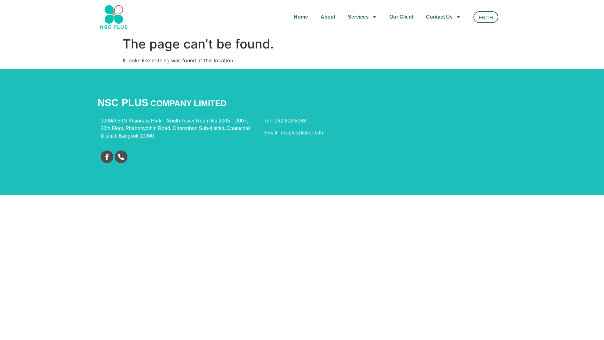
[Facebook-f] (107, 156)
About (328, 17)
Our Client (401, 17)
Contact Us (439, 17)
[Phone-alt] (121, 156)
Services (358, 17)
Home (301, 17)
